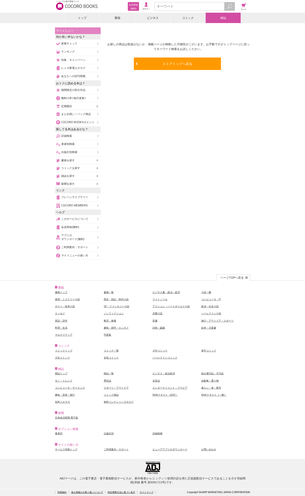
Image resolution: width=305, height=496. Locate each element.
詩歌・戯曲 (158, 327)
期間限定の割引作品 (73, 90)
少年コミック (159, 350)
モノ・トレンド (63, 380)
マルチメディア (63, 334)
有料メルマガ (62, 401)
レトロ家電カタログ (73, 68)
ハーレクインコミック (164, 357)
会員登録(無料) (70, 227)
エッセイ (60, 313)
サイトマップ (146, 492)
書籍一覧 (109, 292)
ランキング (68, 51)
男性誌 (107, 380)
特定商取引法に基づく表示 (121, 492)
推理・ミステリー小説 (67, 299)
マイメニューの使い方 (74, 255)
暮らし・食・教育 (211, 387)
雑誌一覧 (109, 373)
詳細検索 (66, 135)
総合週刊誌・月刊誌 (212, 373)
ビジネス (153, 18)
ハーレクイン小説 (211, 313)
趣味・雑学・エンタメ (116, 327)
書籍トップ (61, 292)
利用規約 (62, 492)
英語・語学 (61, 320)
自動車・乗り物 (210, 380)
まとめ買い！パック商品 (76, 114)
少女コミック (62, 357)
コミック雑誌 (111, 394)
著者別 (58, 433)
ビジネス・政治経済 (163, 373)
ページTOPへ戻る (232, 277)
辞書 (154, 320)
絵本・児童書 (208, 327)
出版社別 (109, 433)
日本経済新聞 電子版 (66, 417)
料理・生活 (61, 327)
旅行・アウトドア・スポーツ (217, 320)
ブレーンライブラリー (74, 197)
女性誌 (156, 380)
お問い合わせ (208, 449)
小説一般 (206, 292)
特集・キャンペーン (73, 59)
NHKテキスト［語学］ (165, 394)
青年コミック (208, 350)
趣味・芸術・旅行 (65, 394)
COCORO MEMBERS (74, 205)
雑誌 (223, 18)
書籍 (117, 18)
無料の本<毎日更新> (73, 98)
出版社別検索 (69, 152)
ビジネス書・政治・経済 (166, 292)
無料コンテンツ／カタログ (119, 401)
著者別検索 (68, 144)
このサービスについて (74, 218)
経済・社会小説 (210, 306)
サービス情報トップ (66, 449)
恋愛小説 (157, 313)
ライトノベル (159, 299)
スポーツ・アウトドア (116, 387)
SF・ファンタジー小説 (116, 306)
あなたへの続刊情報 (73, 76)
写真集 (107, 334)
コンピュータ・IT (211, 299)
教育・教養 (110, 320)
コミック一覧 (111, 350)
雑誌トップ (61, 373)
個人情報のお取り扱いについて (87, 492)
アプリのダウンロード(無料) (72, 237)
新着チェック (69, 43)
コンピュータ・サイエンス (70, 387)
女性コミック (111, 357)
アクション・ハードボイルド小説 (171, 306)
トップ (82, 18)
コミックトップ (63, 350)
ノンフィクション (114, 313)
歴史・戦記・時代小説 (116, 299)
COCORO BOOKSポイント (77, 122)
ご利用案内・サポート (74, 247)
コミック (188, 18)
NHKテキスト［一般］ (214, 394)
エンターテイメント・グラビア (169, 387)
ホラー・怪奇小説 (65, 306)
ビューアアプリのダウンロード (169, 449)
